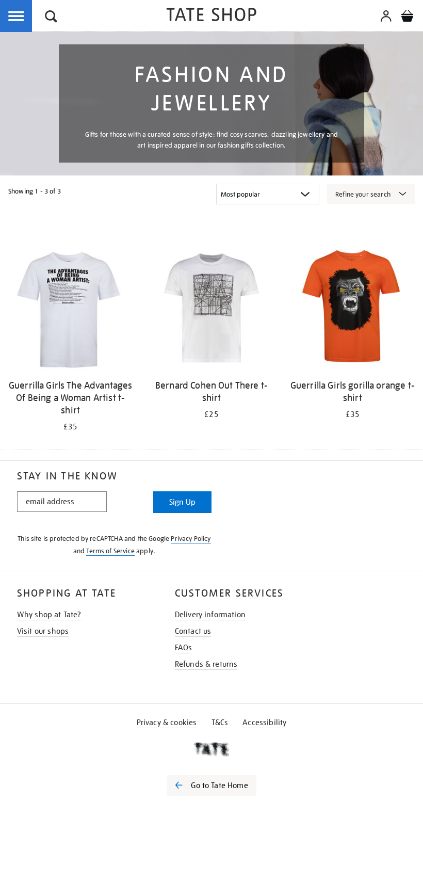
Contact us (193, 631)
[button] (51, 17)
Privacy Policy (190, 538)
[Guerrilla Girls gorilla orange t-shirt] (352, 309)
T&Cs (220, 722)
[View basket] (407, 17)
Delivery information (210, 615)
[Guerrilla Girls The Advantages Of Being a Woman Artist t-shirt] (70, 309)
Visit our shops (43, 631)
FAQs (183, 648)
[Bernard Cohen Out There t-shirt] (211, 309)
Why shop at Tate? (49, 615)
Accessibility (264, 722)
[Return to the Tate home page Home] (211, 16)
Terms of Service (110, 551)
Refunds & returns (206, 664)
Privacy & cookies (167, 722)
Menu (16, 16)
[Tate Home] (211, 749)
